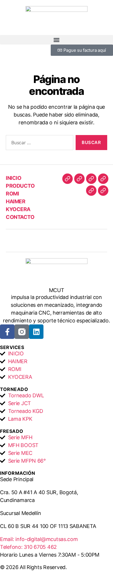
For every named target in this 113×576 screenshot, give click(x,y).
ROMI (12, 194)
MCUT (56, 290)
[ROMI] (91, 178)
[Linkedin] (36, 331)
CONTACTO (20, 217)
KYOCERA (18, 209)
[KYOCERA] (91, 190)
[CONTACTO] (103, 190)
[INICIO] (67, 178)
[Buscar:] (38, 143)
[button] (56, 40)
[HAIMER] (103, 178)
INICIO (13, 178)
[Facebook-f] (7, 331)
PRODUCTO (20, 186)
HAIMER (15, 201)
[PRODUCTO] (79, 178)
